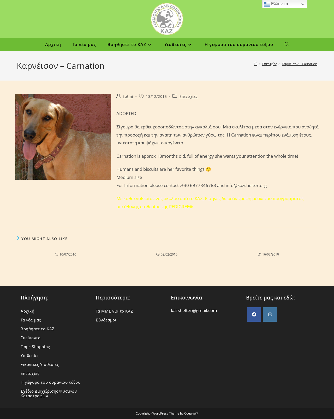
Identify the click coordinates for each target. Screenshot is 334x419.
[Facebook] (254, 314)
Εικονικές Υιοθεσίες (40, 364)
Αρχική (27, 311)
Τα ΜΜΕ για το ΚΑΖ (114, 311)
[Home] (255, 63)
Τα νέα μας (31, 319)
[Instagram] (270, 314)
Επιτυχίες (189, 96)
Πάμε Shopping (35, 346)
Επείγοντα (30, 337)
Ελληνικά (279, 4)
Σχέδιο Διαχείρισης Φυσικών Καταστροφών (49, 393)
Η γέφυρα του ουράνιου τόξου (50, 382)
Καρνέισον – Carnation (299, 63)
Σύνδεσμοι (106, 319)
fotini (128, 96)
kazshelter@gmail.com (194, 310)
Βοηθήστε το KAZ (38, 328)
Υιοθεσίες (30, 355)
